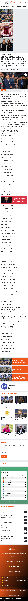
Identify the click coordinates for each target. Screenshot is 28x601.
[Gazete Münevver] (13, 2)
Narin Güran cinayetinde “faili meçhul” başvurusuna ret (6, 433)
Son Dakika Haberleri (20, 582)
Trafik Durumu (6, 580)
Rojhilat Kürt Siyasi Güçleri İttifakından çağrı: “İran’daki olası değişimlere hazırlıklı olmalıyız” (7, 420)
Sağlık (21, 590)
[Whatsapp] (17, 572)
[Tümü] (26, 464)
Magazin (24, 590)
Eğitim (24, 6)
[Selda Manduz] (4, 386)
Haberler (3, 54)
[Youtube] (15, 572)
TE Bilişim (17, 595)
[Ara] (26, 2)
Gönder (4, 456)
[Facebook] (8, 572)
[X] (10, 572)
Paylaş (4, 90)
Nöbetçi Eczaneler (7, 577)
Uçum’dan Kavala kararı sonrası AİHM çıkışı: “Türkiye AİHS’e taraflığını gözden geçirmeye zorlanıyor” (21, 434)
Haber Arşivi (6, 585)
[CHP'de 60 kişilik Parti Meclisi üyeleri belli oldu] (14, 80)
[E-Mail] (9, 388)
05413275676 (15, 563)
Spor (14, 591)
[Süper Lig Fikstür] (26, 506)
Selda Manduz (11, 385)
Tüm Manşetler (6, 582)
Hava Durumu (19, 577)
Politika (8, 6)
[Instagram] (13, 572)
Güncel (3, 6)
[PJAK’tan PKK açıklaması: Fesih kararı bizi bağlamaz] (21, 399)
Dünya (13, 6)
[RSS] (20, 572)
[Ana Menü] (1, 2)
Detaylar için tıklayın (14, 501)
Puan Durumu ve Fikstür (21, 580)
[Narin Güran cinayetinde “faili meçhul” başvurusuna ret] (7, 428)
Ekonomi (19, 6)
